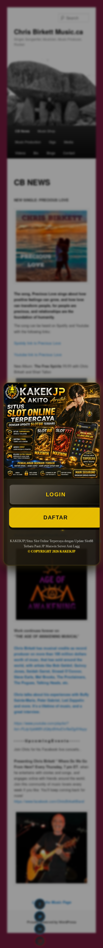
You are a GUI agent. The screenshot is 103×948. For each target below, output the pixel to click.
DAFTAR (55, 517)
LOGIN (56, 494)
